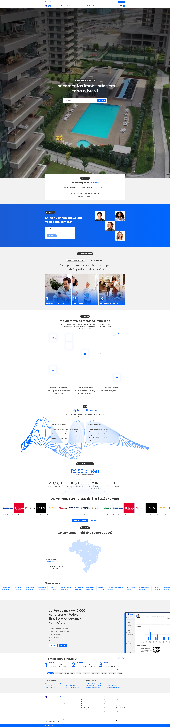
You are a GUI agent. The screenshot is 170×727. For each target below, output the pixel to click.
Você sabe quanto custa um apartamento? (115, 687)
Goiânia (73, 673)
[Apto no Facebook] (116, 720)
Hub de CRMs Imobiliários (86, 707)
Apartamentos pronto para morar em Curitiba (113, 666)
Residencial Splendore (72, 587)
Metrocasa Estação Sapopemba (44, 587)
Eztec (80, 514)
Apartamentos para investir (50, 687)
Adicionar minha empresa (80, 520)
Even (58, 514)
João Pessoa (86, 673)
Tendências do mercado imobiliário (73, 691)
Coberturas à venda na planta (51, 689)
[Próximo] (123, 658)
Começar (62, 645)
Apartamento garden (49, 685)
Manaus (79, 673)
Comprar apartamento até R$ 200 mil (93, 685)
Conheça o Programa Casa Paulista (93, 687)
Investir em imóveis (69, 689)
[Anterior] (118, 658)
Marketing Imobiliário (84, 709)
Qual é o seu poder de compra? (111, 699)
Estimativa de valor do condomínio (111, 709)
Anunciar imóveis (63, 701)
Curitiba (67, 673)
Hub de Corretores (84, 703)
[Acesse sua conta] (121, 6)
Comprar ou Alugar (108, 703)
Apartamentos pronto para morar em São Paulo (58, 666)
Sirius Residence (19, 587)
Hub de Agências (84, 705)
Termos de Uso (69, 719)
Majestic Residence (162, 587)
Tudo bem (121, 1)
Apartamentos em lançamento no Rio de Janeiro (85, 669)
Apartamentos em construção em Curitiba (112, 668)
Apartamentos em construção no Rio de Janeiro (85, 668)
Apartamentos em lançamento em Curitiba (112, 669)
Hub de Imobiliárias (84, 701)
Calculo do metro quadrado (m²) (111, 711)
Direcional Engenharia (25, 514)
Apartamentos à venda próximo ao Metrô (53, 683)
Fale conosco (63, 707)
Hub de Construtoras (84, 699)
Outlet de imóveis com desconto (113, 683)
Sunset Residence (110, 587)
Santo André (112, 673)
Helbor (91, 514)
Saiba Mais (53, 645)
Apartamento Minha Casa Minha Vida (93, 683)
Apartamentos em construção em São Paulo (57, 668)
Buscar (103, 100)
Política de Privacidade (50, 719)
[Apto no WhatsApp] (124, 720)
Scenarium (120, 587)
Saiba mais (59, 2)
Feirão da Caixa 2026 (90, 689)
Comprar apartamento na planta (72, 683)
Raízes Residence (59, 587)
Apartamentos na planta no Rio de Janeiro (84, 664)
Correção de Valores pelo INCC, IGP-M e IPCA (114, 707)
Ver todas (93, 520)
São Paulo (50, 673)
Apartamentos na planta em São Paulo (56, 664)
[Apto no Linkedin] (120, 720)
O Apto (61, 699)
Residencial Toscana (97, 587)
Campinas (104, 673)
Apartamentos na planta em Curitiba (111, 664)
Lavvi (113, 514)
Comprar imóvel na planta (71, 685)
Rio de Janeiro (58, 673)
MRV (14, 514)
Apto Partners (63, 705)
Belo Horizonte (95, 673)
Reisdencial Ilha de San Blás (147, 587)
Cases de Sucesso (64, 703)
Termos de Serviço (60, 719)
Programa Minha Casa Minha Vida (113, 685)
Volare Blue (29, 587)
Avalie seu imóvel (107, 701)
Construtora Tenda (35, 514)
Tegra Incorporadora (69, 514)
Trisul (102, 514)
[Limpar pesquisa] (98, 182)
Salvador (119, 673)
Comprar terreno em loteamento (72, 687)
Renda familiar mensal (52, 229)
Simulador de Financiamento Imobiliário (112, 705)
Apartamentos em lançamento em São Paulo (57, 669)
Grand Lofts (85, 587)
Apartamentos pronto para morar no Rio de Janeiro (86, 666)
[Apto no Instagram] (113, 720)
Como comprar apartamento (51, 691)
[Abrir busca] (124, 6)
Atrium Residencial (133, 587)
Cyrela (46, 514)
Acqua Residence (7, 587)
